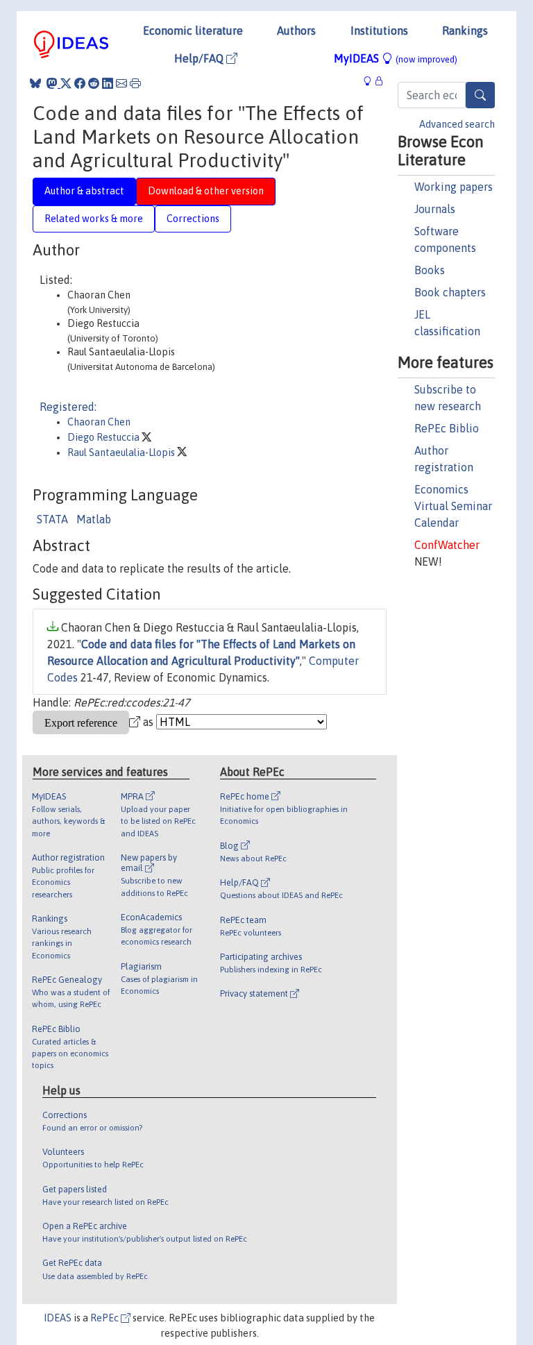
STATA (52, 519)
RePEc (105, 1317)
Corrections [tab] (193, 218)
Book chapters (450, 292)
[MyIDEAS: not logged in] (371, 80)
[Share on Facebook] (79, 83)
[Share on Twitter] (65, 83)
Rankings (465, 30)
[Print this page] (135, 83)
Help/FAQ (200, 58)
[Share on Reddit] (93, 83)
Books (429, 270)
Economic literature (193, 30)
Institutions (379, 30)
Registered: (68, 406)
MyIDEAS (395, 58)
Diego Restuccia (104, 437)
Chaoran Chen (98, 422)
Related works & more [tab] (93, 218)
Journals (434, 209)
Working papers (453, 186)
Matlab (93, 519)
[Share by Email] (121, 83)
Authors (296, 30)
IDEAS (57, 1317)
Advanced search (457, 124)
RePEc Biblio (446, 428)
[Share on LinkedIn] (107, 83)
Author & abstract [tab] (84, 190)
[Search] (480, 95)
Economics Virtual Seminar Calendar (453, 506)
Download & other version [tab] (206, 190)
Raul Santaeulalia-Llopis (122, 452)
